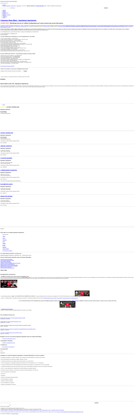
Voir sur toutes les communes (7, 250)
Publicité (17, 410)
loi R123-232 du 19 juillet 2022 (21, 26)
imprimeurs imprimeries (6, 5)
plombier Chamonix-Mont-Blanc (5, 262)
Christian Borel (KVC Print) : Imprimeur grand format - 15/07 (10, 321)
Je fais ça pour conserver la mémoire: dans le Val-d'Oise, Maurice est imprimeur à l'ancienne (15, 325)
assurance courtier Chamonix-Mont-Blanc (7, 264)
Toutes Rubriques (5, 12)
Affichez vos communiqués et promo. (9, 342)
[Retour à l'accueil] (8, 1)
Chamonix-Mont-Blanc (40, 5)
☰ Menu (4, 17)
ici (20, 180)
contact (49, 410)
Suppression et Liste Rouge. (24, 410)
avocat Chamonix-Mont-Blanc (5, 261)
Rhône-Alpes (13, 5)
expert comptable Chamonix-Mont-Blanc (7, 260)
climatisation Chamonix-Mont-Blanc (6, 259)
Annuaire (4, 4)
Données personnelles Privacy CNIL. (35, 410)
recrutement (53, 410)
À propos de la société (12, 410)
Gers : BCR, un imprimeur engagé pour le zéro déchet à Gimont (11, 332)
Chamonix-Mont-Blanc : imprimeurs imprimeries (18, 20)
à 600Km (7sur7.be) (74, 300)
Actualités (4, 15)
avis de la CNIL (46, 26)
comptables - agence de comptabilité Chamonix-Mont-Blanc (10, 263)
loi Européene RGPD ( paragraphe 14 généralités (95, 26)
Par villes (4, 13)
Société (4, 104)
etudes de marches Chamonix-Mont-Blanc (7, 267)
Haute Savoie (19, 5)
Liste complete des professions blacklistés (7, 66)
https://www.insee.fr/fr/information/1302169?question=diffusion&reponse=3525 (70, 411)
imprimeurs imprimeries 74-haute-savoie (7, 255)
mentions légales (45, 410)
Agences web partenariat (60, 410)
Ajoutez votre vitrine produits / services (9, 338)
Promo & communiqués (6, 14)
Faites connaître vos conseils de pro (8, 346)
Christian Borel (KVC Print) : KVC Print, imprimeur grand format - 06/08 (12, 317)
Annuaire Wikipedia (15, 413)
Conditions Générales (4, 410)
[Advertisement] (32, 95)
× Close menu (5, 16)
